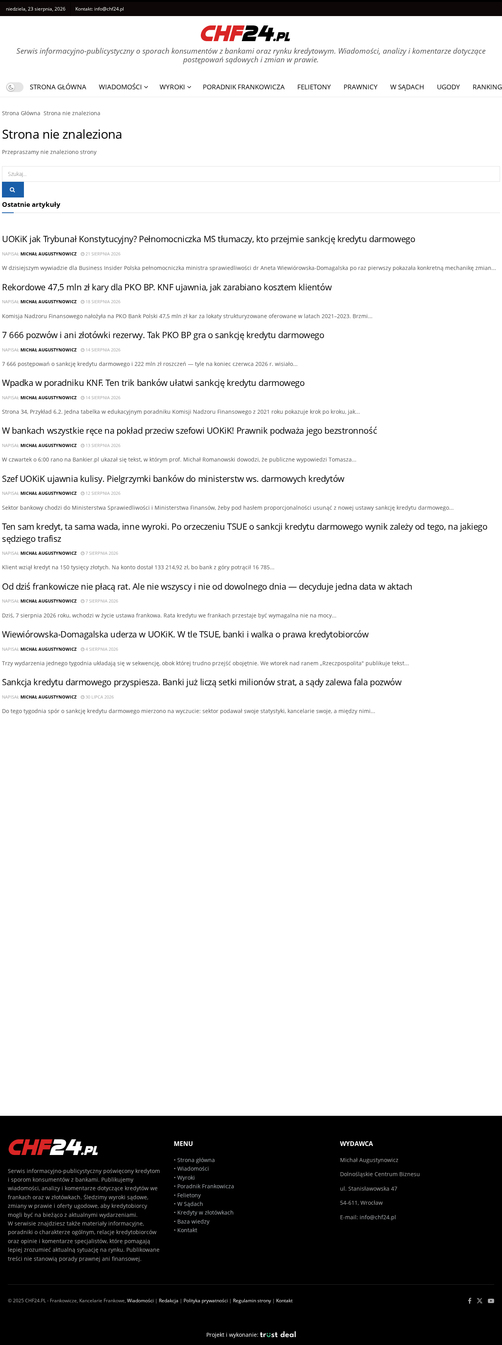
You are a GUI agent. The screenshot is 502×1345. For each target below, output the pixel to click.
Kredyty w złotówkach (205, 1212)
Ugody (448, 86)
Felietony (314, 86)
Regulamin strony (252, 1300)
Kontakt (187, 1230)
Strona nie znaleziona (72, 113)
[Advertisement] (249, 778)
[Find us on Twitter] (480, 1300)
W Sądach (407, 86)
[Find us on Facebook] (469, 1300)
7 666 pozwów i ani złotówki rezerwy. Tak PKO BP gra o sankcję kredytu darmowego (163, 334)
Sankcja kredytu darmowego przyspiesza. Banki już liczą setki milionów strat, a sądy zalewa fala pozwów (201, 682)
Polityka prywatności (206, 1300)
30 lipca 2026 (99, 697)
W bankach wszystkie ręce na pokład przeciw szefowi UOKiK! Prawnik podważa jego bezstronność (189, 430)
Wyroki (172, 86)
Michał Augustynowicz (48, 254)
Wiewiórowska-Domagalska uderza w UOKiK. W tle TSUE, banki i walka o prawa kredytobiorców (185, 634)
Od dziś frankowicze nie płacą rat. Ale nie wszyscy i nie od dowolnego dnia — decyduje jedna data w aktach (207, 586)
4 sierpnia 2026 (101, 649)
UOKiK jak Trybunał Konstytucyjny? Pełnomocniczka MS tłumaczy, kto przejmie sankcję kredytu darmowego (208, 238)
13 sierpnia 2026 (102, 445)
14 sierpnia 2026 (102, 350)
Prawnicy (361, 86)
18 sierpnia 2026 (102, 301)
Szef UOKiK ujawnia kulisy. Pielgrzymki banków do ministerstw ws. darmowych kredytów (173, 478)
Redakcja (168, 1300)
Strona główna (196, 1160)
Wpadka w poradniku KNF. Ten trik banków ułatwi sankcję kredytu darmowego (153, 382)
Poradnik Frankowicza (244, 86)
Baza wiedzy (193, 1221)
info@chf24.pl (109, 8)
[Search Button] (13, 189)
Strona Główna (58, 86)
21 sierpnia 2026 (102, 254)
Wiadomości (120, 86)
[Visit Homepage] (245, 30)
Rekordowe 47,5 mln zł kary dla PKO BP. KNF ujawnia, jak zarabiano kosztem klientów (166, 287)
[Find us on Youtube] (491, 1300)
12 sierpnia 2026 (102, 493)
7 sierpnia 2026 (101, 553)
